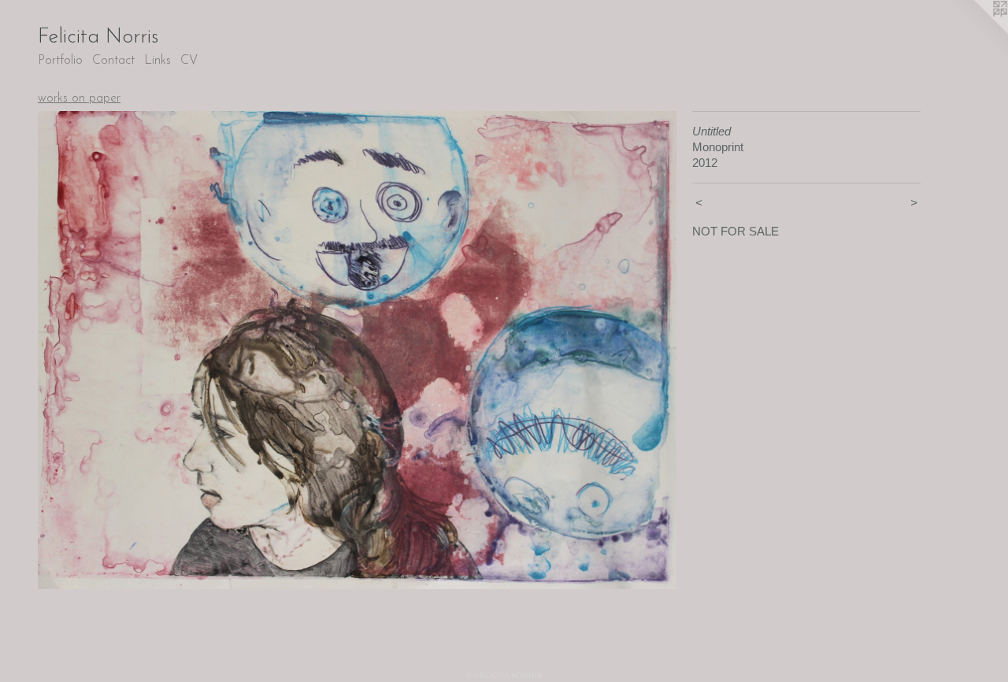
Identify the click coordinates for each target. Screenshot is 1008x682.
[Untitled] (357, 350)
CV (189, 60)
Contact (113, 60)
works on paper (79, 98)
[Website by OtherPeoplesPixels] (976, 31)
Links (157, 60)
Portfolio (60, 60)
